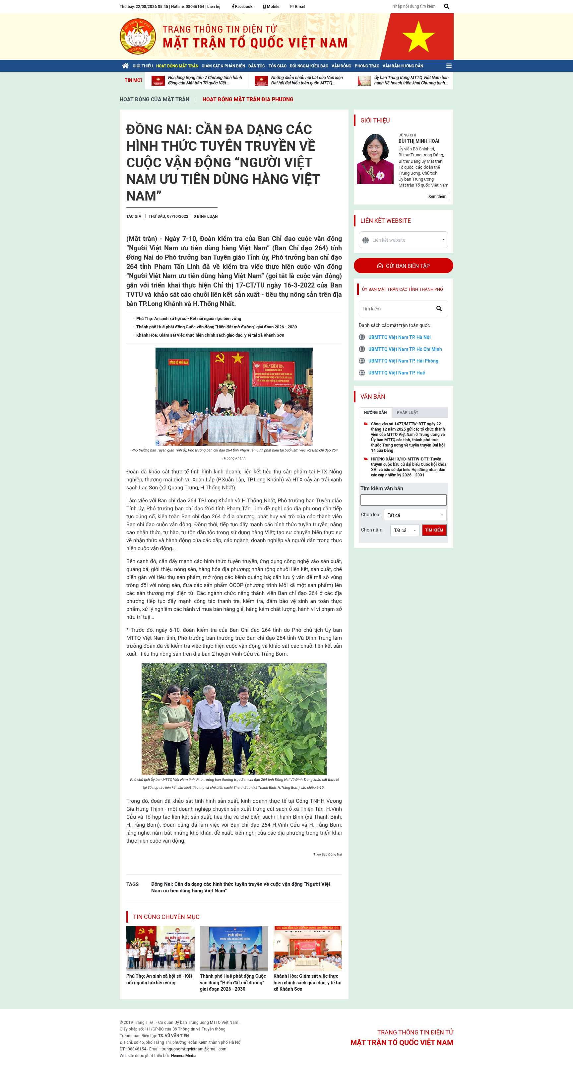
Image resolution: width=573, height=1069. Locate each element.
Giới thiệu (375, 120)
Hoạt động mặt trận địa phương (248, 99)
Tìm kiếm (434, 530)
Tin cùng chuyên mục (166, 916)
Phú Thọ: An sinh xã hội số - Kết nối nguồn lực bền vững (159, 979)
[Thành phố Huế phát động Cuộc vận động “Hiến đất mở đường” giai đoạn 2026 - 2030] (234, 948)
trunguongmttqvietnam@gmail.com (193, 1049)
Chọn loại (370, 514)
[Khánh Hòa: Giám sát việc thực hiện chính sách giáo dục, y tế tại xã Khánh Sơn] (308, 948)
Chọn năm (371, 530)
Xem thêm (437, 196)
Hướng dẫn (375, 412)
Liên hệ (213, 6)
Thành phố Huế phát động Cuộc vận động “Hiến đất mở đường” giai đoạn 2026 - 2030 (233, 982)
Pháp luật (407, 412)
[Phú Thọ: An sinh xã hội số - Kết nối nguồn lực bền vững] (160, 948)
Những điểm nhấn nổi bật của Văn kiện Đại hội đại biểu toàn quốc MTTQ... (307, 80)
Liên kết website (385, 220)
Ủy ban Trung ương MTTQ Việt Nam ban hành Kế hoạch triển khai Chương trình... (411, 80)
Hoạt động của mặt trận (154, 99)
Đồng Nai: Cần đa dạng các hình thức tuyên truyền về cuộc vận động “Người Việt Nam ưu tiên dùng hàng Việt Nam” (240, 887)
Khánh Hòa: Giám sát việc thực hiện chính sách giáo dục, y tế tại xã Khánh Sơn (308, 982)
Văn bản (372, 396)
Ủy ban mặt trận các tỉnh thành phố (402, 289)
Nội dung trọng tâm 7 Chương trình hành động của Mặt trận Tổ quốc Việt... (205, 80)
